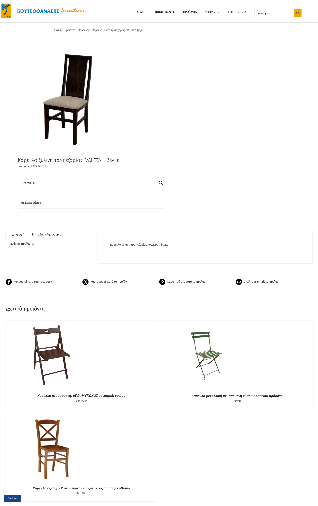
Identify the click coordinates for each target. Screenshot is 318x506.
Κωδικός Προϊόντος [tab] (22, 243)
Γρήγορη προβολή (52, 355)
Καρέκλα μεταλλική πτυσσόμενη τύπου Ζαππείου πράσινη (237, 396)
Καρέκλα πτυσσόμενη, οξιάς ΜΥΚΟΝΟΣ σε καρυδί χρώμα (81, 396)
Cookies (12, 498)
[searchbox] (91, 183)
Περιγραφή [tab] (17, 234)
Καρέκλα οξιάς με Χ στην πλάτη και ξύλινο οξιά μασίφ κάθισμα (81, 488)
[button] (91, 202)
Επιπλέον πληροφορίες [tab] (47, 234)
